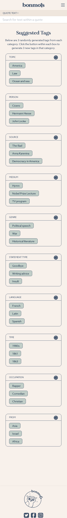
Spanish (16, 321)
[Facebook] (33, 515)
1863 (15, 361)
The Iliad (17, 145)
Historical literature (23, 241)
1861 (15, 353)
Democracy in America (25, 161)
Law (14, 73)
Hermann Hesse (21, 113)
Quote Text (10, 13)
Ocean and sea (20, 81)
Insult (15, 281)
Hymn (16, 185)
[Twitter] (26, 515)
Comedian (18, 393)
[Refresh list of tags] (56, 57)
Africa (15, 441)
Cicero (16, 105)
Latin (15, 313)
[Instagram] (40, 515)
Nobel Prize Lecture (24, 193)
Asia (14, 426)
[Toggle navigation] (63, 5)
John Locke (19, 121)
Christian (17, 401)
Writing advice (20, 273)
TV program (19, 201)
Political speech (21, 225)
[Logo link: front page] (33, 5)
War (14, 233)
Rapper (16, 386)
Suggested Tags (33, 32)
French (16, 305)
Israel (15, 433)
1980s (16, 345)
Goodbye (17, 265)
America (17, 65)
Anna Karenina (20, 153)
